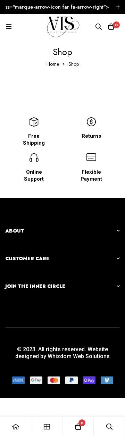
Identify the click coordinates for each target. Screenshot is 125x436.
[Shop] (46, 426)
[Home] (15, 426)
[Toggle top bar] (118, 7)
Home (53, 64)
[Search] (98, 26)
